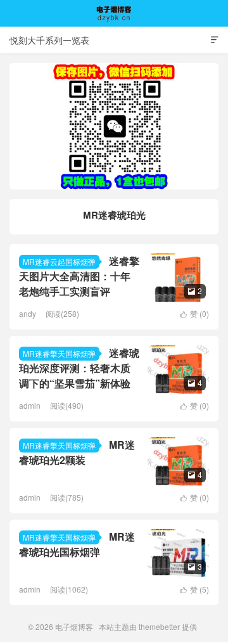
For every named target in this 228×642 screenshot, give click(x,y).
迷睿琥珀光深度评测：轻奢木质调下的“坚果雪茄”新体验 (79, 367)
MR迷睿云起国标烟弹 (59, 261)
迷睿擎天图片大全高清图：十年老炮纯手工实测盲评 (79, 276)
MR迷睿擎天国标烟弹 (59, 353)
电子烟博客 (114, 13)
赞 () (194, 313)
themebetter (159, 626)
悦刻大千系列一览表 (49, 40)
